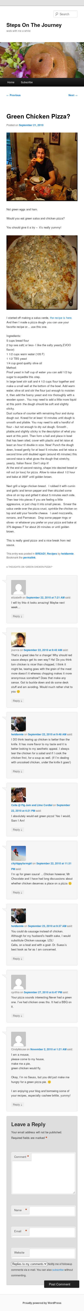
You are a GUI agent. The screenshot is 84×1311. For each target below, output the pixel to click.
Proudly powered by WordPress (42, 1303)
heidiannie (67, 553)
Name (20, 1210)
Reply (17, 616)
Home (10, 82)
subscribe (58, 1269)
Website (19, 1252)
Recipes (52, 553)
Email (20, 1231)
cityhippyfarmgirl (21, 863)
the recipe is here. (61, 318)
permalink (29, 557)
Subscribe (27, 82)
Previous (13, 95)
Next (73, 95)
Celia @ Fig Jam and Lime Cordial (31, 805)
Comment (21, 1156)
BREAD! (40, 553)
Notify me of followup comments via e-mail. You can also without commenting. (42, 1269)
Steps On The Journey (34, 24)
